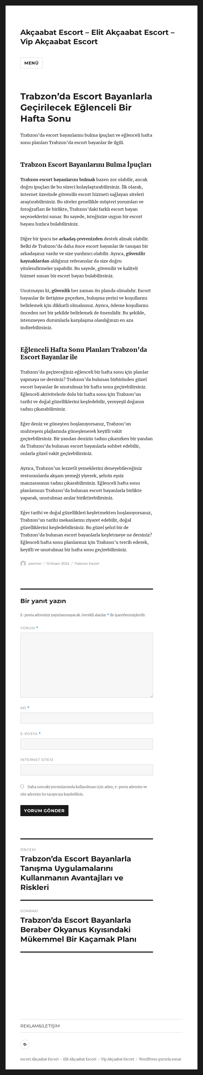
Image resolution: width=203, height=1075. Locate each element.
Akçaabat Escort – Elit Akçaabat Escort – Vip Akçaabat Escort (97, 37)
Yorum (29, 628)
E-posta (30, 734)
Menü (31, 63)
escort (25, 1059)
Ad (25, 708)
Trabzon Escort (86, 563)
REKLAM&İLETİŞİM (40, 1025)
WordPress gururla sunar (160, 1059)
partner (35, 563)
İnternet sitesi (36, 759)
